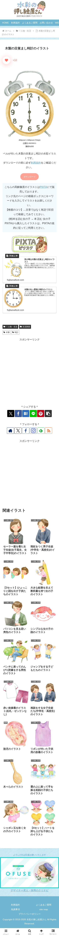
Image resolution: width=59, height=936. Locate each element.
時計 (16, 332)
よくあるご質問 (43, 905)
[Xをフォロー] (18, 430)
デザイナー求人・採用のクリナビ (29, 890)
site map (43, 909)
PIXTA (43, 187)
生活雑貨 (26, 327)
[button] (48, 413)
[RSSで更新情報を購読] (48, 430)
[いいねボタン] (6, 60)
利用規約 (36, 162)
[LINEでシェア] (33, 413)
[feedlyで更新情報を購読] (41, 430)
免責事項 (15, 909)
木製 (8, 332)
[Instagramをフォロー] (33, 430)
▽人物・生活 (11, 327)
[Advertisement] (29, 371)
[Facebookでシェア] (18, 413)
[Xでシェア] (10, 413)
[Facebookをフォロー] (25, 430)
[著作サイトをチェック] (10, 430)
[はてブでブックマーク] (25, 413)
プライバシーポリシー (30, 914)
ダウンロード (29, 177)
